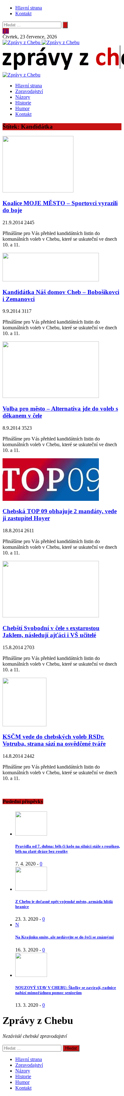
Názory (22, 97)
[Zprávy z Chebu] (22, 42)
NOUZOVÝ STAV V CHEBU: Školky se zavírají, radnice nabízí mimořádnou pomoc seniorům (65, 990)
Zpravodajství (29, 91)
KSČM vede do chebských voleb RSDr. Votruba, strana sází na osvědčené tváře (54, 740)
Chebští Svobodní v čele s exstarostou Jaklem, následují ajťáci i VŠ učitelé (51, 631)
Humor (22, 108)
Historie (23, 102)
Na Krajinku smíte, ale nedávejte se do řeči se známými (64, 937)
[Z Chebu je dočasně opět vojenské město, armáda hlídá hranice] (31, 889)
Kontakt (23, 13)
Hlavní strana (28, 7)
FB (6, 31)
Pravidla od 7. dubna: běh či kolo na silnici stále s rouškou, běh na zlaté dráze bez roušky (67, 849)
